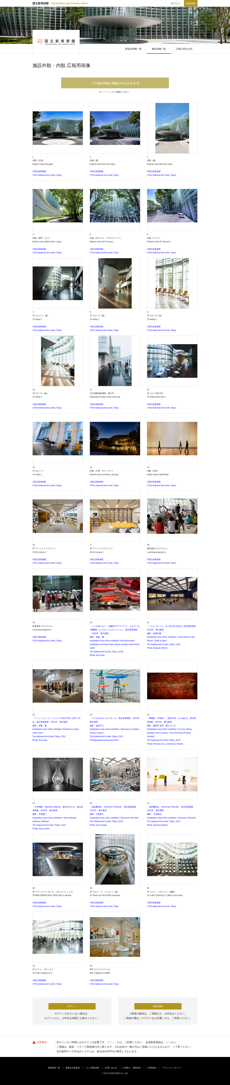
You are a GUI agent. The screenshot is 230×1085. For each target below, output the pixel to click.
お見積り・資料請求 (132, 1068)
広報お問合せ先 (184, 48)
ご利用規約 (145, 1018)
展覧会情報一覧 (133, 48)
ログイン (175, 3)
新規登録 (190, 3)
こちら (167, 1042)
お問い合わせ (111, 1068)
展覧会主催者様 (72, 1068)
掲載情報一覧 (54, 1068)
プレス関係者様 (92, 1068)
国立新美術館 (60, 3)
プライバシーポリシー (172, 1068)
